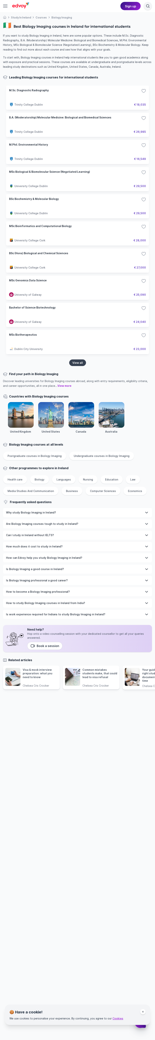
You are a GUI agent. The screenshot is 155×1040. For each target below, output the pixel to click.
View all (77, 362)
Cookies (117, 1018)
